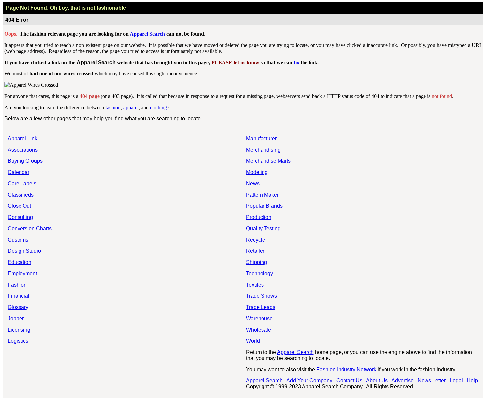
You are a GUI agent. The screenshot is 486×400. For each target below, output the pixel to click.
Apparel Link (22, 138)
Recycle (255, 240)
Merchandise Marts (268, 161)
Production (258, 217)
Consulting (20, 217)
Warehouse (259, 318)
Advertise (402, 380)
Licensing (19, 330)
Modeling (257, 172)
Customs (18, 240)
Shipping (256, 262)
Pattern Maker (262, 195)
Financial (18, 296)
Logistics (18, 341)
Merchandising (263, 150)
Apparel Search (147, 34)
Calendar (18, 172)
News (253, 183)
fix (296, 62)
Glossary (18, 307)
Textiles (255, 285)
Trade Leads (260, 307)
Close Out (19, 206)
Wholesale (258, 330)
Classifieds (21, 195)
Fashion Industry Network (346, 369)
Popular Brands (264, 206)
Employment (22, 273)
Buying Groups (25, 161)
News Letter (432, 380)
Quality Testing (263, 228)
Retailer (255, 251)
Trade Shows (261, 296)
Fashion (17, 285)
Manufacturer (261, 138)
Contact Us (349, 380)
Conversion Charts (30, 228)
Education (19, 262)
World (253, 341)
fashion (113, 107)
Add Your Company (309, 380)
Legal (456, 380)
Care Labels (22, 183)
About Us (377, 380)
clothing (158, 107)
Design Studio (24, 251)
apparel (131, 107)
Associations (23, 150)
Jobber (16, 318)
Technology (259, 273)
